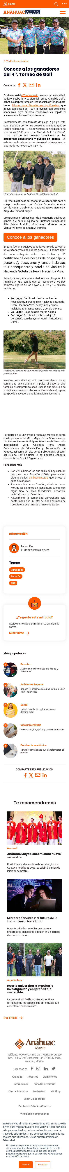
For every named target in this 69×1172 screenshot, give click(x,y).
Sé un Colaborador (34, 1098)
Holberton (39, 1091)
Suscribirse (16, 633)
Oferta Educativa (18, 1091)
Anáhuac (17, 1076)
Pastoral (12, 848)
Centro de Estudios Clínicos (35, 1106)
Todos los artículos (17, 61)
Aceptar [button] (26, 1164)
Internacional (21, 1084)
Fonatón (16, 576)
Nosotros (32, 1076)
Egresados (17, 569)
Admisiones (50, 1076)
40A (13, 583)
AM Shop (55, 1091)
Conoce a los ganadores (30, 237)
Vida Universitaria (44, 1084)
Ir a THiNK (10, 1018)
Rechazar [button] (42, 1164)
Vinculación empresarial (34, 1113)
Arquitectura (14, 980)
